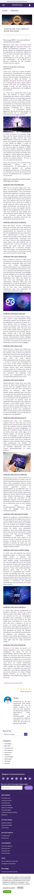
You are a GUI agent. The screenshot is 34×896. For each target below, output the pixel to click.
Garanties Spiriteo (5, 803)
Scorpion (15, 478)
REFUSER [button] (20, 887)
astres (9, 71)
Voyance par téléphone (6, 846)
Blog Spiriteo (4, 815)
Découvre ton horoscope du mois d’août (17, 1)
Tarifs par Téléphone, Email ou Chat (9, 861)
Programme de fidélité (6, 825)
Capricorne (21, 555)
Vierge (17, 383)
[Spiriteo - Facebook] (21, 778)
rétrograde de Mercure (17, 81)
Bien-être (7, 746)
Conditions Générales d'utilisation (9, 812)
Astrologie (7, 743)
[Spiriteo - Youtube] (25, 778)
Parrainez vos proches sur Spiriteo (9, 871)
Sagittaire (14, 517)
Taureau (18, 225)
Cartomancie (8, 748)
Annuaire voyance (5, 853)
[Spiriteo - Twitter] (12, 778)
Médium (7, 754)
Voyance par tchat (5, 848)
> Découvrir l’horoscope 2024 (12, 683)
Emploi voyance (5, 838)
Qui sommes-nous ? (6, 798)
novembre (12, 215)
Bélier (5, 189)
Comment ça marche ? (6, 800)
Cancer (9, 318)
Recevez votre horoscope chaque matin (14, 784)
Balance (12, 423)
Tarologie (7, 761)
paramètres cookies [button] (9, 888)
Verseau (20, 612)
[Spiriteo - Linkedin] (30, 778)
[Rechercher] (25, 734)
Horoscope (14, 10)
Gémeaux (18, 259)
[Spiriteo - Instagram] (3, 778)
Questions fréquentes (6, 823)
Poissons (6, 648)
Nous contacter (5, 827)
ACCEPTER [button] (7, 891)
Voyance (7, 763)
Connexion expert (5, 835)
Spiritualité (8, 759)
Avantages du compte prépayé (8, 863)
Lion (11, 349)
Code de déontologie (6, 805)
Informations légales (6, 810)
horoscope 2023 (25, 45)
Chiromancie (8, 750)
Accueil (5, 10)
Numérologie (8, 757)
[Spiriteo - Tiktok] (8, 778)
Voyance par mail (5, 851)
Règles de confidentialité (7, 807)
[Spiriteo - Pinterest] (16, 778)
